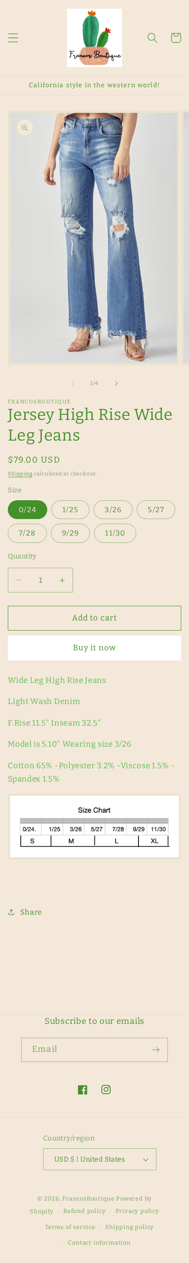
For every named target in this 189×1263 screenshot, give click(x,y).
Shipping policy (129, 1227)
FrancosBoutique (89, 1198)
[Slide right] (116, 383)
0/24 (27, 509)
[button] (13, 38)
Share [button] (31, 912)
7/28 (27, 533)
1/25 (70, 509)
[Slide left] (73, 383)
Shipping (20, 473)
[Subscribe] (155, 1050)
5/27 (156, 509)
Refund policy (84, 1210)
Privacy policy (137, 1210)
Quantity (22, 556)
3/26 (113, 509)
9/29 (70, 533)
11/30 (115, 533)
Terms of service (70, 1227)
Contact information (99, 1242)
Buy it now (95, 648)
